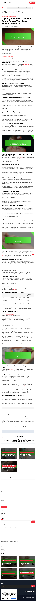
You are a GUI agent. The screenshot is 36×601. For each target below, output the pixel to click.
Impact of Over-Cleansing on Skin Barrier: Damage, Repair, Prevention (13, 531)
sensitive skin (24, 385)
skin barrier (21, 157)
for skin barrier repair (10, 314)
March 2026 (3, 549)
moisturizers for (11, 369)
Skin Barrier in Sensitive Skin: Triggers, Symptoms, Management (12, 529)
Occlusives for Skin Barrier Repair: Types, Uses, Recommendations (12, 527)
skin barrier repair (26, 64)
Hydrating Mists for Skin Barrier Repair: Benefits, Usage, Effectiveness (25, 455)
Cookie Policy (32, 598)
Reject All (8, 598)
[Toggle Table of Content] (13, 58)
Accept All (13, 598)
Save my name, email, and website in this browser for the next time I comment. (14, 504)
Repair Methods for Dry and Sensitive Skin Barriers (9, 542)
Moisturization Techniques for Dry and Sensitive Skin (9, 16)
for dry (14, 289)
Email (2, 496)
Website (2, 500)
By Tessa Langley (6, 26)
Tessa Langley (19, 436)
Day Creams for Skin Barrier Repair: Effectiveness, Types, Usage (8, 469)
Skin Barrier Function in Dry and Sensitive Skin (8, 544)
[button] (34, 8)
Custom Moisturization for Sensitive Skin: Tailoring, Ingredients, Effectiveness (8, 455)
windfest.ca (6, 2)
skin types (7, 112)
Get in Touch (3, 513)
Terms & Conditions (24, 597)
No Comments (16, 26)
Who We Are (3, 514)
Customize (4, 598)
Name (2, 491)
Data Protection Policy (30, 597)
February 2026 (3, 550)
